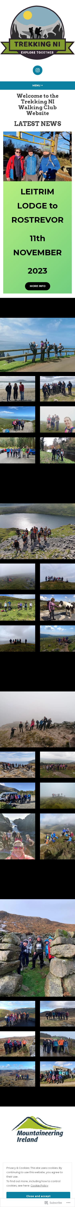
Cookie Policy (39, 1185)
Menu (45, 85)
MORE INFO (37, 286)
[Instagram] (37, 70)
